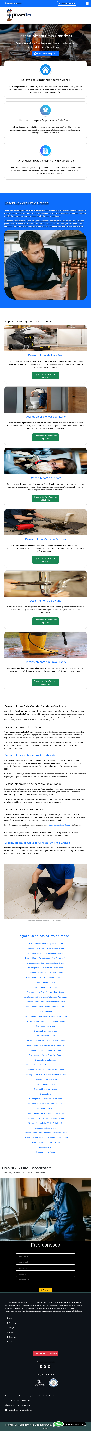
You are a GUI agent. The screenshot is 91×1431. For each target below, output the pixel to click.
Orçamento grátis (47, 53)
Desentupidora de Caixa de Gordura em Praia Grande (37, 842)
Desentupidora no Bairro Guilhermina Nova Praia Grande (45, 1133)
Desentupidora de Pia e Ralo (45, 355)
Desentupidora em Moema (45, 1026)
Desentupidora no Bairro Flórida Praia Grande (45, 968)
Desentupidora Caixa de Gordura (45, 539)
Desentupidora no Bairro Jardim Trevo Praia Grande (45, 1021)
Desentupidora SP (45, 1011)
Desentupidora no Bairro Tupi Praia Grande (45, 1099)
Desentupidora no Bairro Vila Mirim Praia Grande (45, 1113)
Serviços (11, 1328)
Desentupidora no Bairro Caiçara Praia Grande (45, 953)
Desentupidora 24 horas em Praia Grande (29, 755)
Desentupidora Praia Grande (59, 825)
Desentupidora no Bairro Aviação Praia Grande (45, 944)
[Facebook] (41, 1366)
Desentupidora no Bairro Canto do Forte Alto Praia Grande (45, 1138)
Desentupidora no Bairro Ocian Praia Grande (45, 1055)
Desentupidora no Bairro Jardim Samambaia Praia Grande (45, 1016)
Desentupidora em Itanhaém (45, 1060)
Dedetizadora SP (45, 1147)
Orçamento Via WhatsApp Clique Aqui (45, 376)
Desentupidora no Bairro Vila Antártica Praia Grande (45, 1104)
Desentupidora (45, 1094)
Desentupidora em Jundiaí (45, 982)
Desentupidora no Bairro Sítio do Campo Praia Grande (45, 1075)
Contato (11, 1342)
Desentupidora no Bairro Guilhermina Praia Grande (45, 977)
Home (10, 1318)
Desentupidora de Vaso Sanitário (45, 416)
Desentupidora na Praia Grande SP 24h (45, 1142)
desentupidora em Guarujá (45, 1108)
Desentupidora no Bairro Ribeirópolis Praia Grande (45, 1065)
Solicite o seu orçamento (45, 1353)
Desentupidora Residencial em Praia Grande (45, 79)
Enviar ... (46, 1290)
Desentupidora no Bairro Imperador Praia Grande (45, 992)
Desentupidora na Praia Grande (45, 987)
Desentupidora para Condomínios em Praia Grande (45, 160)
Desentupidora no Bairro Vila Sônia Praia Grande (45, 1118)
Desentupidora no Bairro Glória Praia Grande (46, 973)
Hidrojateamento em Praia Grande (45, 662)
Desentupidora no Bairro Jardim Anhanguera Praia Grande (45, 997)
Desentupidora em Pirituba (45, 1152)
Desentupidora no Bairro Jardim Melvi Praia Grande (45, 1002)
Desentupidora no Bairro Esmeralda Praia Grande (45, 963)
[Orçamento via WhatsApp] (70, 1423)
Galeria (10, 1332)
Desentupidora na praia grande (45, 1031)
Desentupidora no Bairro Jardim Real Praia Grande (45, 1041)
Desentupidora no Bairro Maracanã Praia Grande (45, 1045)
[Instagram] (45, 1366)
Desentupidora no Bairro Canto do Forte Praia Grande (45, 958)
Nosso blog (12, 1337)
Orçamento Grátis (67, 3)
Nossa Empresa (13, 1323)
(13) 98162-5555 (14, 3)
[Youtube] (50, 1366)
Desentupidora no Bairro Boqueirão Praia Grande (45, 948)
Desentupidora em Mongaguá (45, 1079)
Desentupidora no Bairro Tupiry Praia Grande (45, 1123)
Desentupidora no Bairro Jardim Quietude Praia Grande (45, 1007)
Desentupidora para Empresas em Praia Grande (45, 120)
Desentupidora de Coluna (45, 600)
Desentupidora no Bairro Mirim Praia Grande (45, 1050)
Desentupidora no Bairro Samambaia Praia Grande (45, 1070)
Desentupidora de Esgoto (45, 478)
